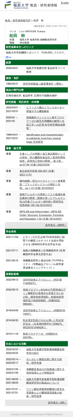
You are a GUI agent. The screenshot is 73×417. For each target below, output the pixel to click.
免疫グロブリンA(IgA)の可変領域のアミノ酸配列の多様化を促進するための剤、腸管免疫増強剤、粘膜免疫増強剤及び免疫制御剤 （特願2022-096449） (44, 297)
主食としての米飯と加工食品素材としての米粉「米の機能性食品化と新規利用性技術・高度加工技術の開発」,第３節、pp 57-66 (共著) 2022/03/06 (42, 159)
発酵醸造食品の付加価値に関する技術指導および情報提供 (45, 370)
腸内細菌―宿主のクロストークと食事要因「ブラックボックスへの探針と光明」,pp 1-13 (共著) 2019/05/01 (42, 184)
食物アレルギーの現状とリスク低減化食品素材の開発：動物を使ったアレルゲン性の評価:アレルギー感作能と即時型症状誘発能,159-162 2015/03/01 (42, 199)
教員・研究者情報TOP (18, 20)
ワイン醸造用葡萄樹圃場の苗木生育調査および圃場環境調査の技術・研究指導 (45, 392)
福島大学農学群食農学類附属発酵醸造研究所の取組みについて (45, 380)
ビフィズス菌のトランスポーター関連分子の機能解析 (45, 109)
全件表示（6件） (57, 402)
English (65, 2)
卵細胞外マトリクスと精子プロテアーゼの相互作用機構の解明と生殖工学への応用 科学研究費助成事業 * (45, 123)
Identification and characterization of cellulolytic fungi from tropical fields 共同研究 (44, 138)
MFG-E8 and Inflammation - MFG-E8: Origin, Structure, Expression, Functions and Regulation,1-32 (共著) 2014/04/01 (42, 215)
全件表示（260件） (56, 225)
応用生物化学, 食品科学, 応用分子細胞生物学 (31, 95)
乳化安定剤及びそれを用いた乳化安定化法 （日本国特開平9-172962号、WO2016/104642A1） (44, 323)
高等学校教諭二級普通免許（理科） (43, 83)
